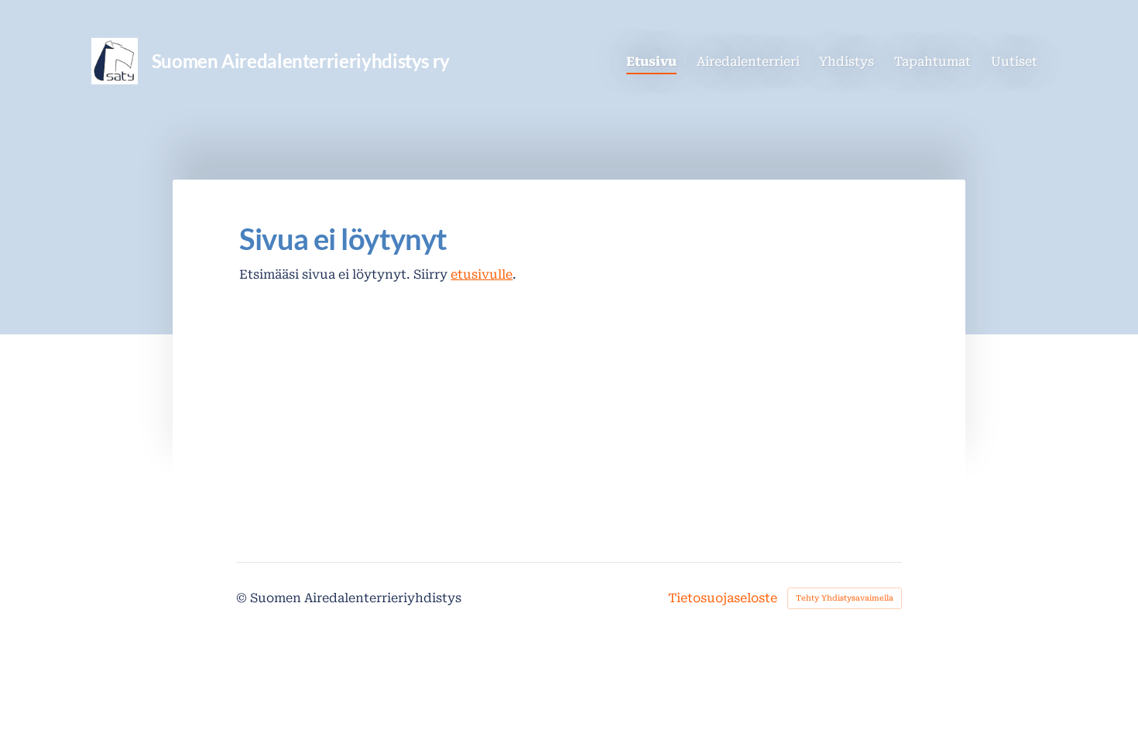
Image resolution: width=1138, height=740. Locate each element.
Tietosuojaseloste (722, 598)
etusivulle (481, 274)
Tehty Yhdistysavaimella (844, 598)
